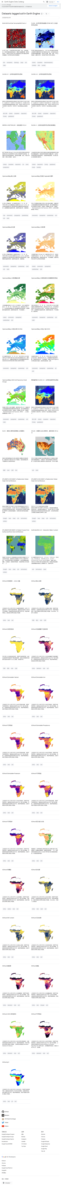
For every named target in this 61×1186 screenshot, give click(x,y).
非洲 (33, 620)
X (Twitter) (24, 1144)
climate (33, 62)
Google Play (44, 1148)
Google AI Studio (45, 1141)
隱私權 (6, 1179)
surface (5, 521)
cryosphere (39, 62)
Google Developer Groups (8, 1136)
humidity (34, 65)
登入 (58, 1)
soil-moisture (24, 518)
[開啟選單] (2, 2)
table (4, 65)
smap (14, 518)
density (33, 266)
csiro (8, 470)
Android (43, 1134)
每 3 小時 (5, 113)
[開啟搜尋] (44, 2)
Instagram (23, 1139)
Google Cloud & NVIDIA (7, 1144)
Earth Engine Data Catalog (14, 2)
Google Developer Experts (8, 1139)
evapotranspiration (48, 62)
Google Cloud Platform (7, 1168)
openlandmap (25, 215)
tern (16, 470)
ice (23, 164)
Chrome (43, 1136)
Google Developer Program (8, 1134)
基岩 (8, 668)
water (45, 569)
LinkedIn (23, 1141)
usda (8, 218)
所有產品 (4, 1172)
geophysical (11, 116)
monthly (43, 65)
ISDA (12, 668)
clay (4, 215)
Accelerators (5, 1141)
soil (26, 62)
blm (4, 62)
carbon (4, 317)
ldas (39, 65)
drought (5, 518)
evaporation (23, 113)
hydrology (16, 62)
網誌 (22, 1134)
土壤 (12, 470)
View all (43, 1151)
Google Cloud (44, 1146)
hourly (33, 167)
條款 (3, 1179)
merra (27, 164)
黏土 (37, 620)
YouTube (23, 1146)
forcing (4, 116)
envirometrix (9, 215)
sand (27, 266)
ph (55, 368)
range (22, 62)
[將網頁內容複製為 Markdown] (46, 13)
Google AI (4, 1170)
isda (9, 620)
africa (4, 620)
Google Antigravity (45, 1144)
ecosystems (9, 62)
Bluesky (23, 1136)
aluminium (39, 668)
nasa (10, 518)
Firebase (43, 1139)
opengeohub (17, 215)
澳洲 (4, 470)
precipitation (6, 167)
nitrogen (42, 1005)
